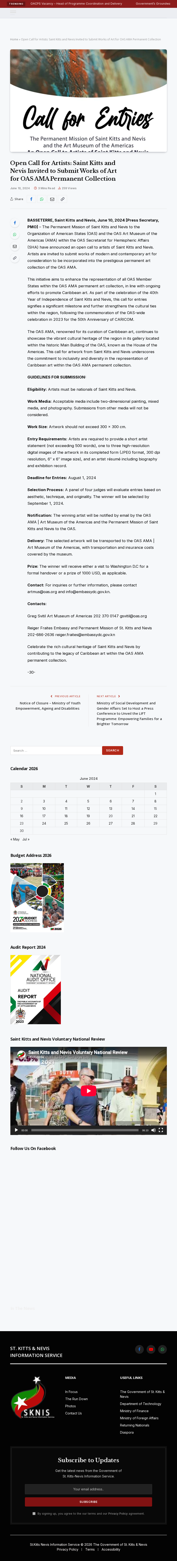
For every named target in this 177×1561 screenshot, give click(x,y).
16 (21, 816)
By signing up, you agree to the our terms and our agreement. (91, 1513)
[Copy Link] (62, 199)
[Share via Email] (52, 199)
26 (88, 823)
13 (110, 809)
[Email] (14, 246)
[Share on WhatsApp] (41, 199)
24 (44, 823)
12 (88, 809)
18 (66, 816)
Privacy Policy (118, 1513)
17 (44, 816)
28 (133, 823)
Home (14, 39)
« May (15, 839)
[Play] (16, 1130)
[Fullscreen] (161, 1130)
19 (88, 816)
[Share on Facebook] (31, 199)
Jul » (26, 839)
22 (155, 816)
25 (66, 823)
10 (44, 809)
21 (133, 816)
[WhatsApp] (14, 234)
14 (133, 809)
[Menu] (13, 13)
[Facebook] (14, 222)
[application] (88, 1091)
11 (66, 809)
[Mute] (153, 1130)
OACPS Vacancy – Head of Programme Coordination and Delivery (50, 3)
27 (111, 823)
